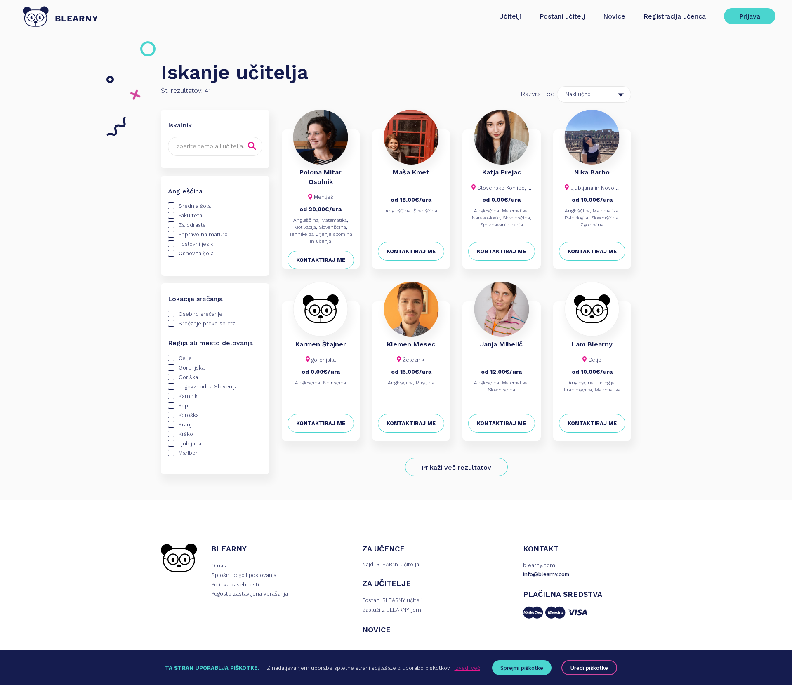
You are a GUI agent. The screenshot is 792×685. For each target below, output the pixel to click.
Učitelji (510, 16)
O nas (218, 566)
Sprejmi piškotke (521, 668)
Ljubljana (190, 443)
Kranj (185, 424)
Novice (614, 16)
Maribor (188, 453)
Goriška (188, 377)
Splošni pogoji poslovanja (243, 575)
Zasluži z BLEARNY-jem (391, 610)
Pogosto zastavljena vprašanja (249, 594)
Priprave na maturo (203, 234)
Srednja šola (195, 206)
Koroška (189, 415)
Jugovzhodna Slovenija (208, 387)
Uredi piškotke (589, 668)
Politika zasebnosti (235, 584)
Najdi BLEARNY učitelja (390, 564)
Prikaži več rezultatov (456, 467)
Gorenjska (192, 368)
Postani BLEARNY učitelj (392, 600)
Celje (185, 358)
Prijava (749, 16)
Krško (186, 434)
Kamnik (188, 396)
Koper (186, 406)
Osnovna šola (196, 253)
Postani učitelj (562, 16)
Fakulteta (190, 215)
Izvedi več (467, 668)
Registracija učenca (675, 16)
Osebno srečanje (200, 314)
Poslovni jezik (196, 244)
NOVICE (376, 629)
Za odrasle (192, 225)
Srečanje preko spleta (207, 323)
